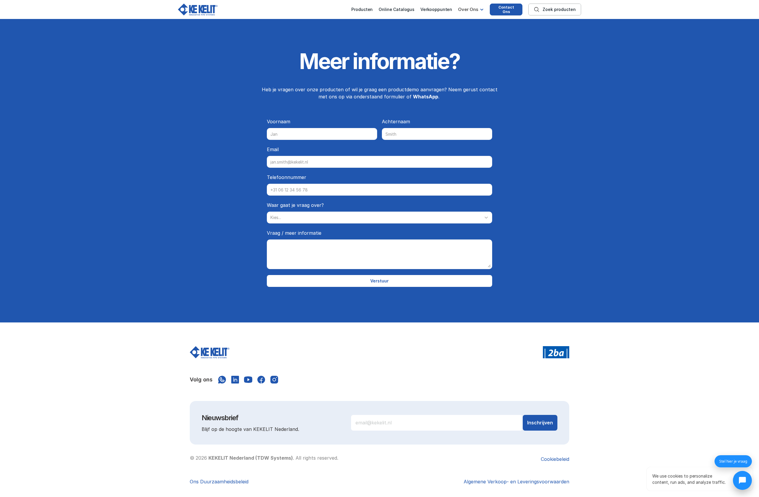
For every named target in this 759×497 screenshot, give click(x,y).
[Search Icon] (554, 9)
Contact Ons (506, 9)
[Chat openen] (742, 480)
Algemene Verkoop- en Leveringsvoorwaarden (516, 482)
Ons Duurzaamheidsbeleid (219, 482)
